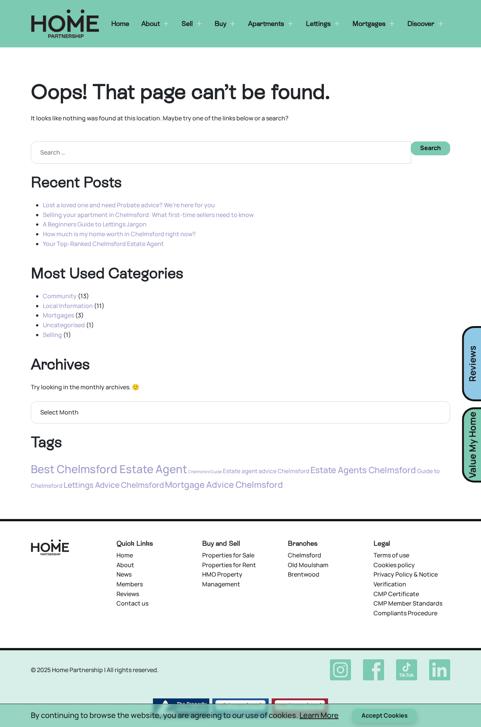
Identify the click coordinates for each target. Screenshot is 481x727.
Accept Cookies (385, 715)
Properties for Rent (229, 565)
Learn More (319, 715)
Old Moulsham (308, 565)
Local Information (68, 306)
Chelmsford (304, 555)
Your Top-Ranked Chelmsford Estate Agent (103, 244)
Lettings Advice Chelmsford (114, 485)
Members (129, 584)
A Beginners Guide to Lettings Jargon (95, 224)
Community (60, 296)
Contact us (132, 603)
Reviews (127, 594)
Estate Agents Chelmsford (363, 470)
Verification (390, 584)
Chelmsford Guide (205, 471)
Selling (52, 335)
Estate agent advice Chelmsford (266, 471)
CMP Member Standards (408, 603)
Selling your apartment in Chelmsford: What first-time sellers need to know (148, 215)
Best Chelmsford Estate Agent (109, 469)
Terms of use (391, 555)
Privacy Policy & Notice (406, 574)
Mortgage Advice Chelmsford (224, 484)
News (124, 574)
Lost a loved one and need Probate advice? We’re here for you (129, 205)
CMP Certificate (396, 594)
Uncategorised (64, 325)
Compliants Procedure (405, 613)
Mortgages (58, 315)
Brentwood (303, 574)
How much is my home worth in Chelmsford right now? (119, 234)
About (125, 565)
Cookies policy (394, 565)
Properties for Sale (228, 555)
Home (124, 555)
